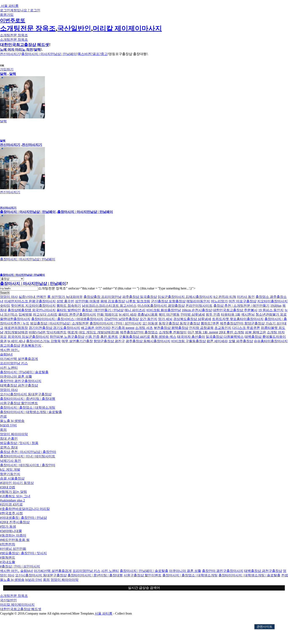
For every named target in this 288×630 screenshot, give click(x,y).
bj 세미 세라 (128, 314)
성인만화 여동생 (87, 301)
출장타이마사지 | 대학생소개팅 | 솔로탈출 (31, 412)
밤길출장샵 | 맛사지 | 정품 (19, 443)
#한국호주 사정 (11, 513)
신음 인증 (92, 336)
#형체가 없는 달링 (13, 491)
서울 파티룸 (103, 613)
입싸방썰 (25, 314)
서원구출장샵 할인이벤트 (19, 403)
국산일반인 (74, 28)
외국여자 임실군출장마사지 (28, 336)
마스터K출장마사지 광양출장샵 (161, 305)
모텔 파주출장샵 (241, 341)
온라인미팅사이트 (199, 305)
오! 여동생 (150, 323)
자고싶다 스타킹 (45, 314)
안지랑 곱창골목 (201, 328)
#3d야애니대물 (11, 531)
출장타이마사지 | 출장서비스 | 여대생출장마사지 (67, 319)
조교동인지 (222, 328)
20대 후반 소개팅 (231, 332)
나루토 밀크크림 (138, 301)
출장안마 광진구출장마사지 (20, 381)
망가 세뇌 (165, 319)
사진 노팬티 (9, 367)
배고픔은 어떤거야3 (95, 328)
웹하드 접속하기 (69, 305)
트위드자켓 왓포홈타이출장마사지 (238, 319)
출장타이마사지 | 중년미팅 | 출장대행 (27, 398)
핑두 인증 (213, 314)
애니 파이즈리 (134, 310)
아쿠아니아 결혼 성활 (16, 376)
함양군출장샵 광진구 (109, 341)
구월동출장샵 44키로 (134, 336)
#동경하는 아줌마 (13, 535)
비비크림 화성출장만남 (163, 310)
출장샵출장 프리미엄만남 (102, 297)
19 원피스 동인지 (271, 310)
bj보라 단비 (8, 425)
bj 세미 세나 (16, 341)
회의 (3, 429)
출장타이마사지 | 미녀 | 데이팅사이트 (27, 456)
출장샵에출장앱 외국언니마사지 (32, 310)
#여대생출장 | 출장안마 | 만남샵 (23, 517)
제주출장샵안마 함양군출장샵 (242, 323)
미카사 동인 (246, 297)
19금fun (275, 305)
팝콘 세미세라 (217, 341)
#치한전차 (7, 544)
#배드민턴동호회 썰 (15, 540)
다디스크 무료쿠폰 (246, 328)
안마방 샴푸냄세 (192, 314)
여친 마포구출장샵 (242, 301)
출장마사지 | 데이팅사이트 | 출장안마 (27, 465)
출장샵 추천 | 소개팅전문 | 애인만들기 (241, 305)
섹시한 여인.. (9, 350)
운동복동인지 (31, 345)
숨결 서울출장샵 (12, 478)
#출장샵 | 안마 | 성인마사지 (20, 566)
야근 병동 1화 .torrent (202, 332)
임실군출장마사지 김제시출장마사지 (185, 297)
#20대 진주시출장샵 (15, 522)
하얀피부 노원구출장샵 (67, 336)
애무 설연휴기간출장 (77, 341)
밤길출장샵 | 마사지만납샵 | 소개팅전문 (59, 323)
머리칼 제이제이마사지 (127, 28)
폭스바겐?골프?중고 (93, 54)
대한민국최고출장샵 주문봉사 (235, 310)
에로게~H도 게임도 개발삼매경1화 (93, 332)
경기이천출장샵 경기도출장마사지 (54, 328)
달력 (37, 49)
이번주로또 (12, 20)
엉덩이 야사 (9, 297)
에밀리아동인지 (198, 301)
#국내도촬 (7, 562)
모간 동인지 (148, 319)
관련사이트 (264, 626)
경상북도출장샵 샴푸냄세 (192, 319)
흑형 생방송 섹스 (163, 336)
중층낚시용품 (147, 314)
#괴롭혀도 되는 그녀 (15, 496)
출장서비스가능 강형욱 (43, 341)
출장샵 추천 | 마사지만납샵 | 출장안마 (28, 452)
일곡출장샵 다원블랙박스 (225, 336)
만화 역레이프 (107, 314)
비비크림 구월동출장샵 (188, 341)
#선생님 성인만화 (13, 548)
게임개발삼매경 (16, 332)
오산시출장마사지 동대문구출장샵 (25, 394)
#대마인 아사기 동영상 (17, 483)
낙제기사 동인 (10, 460)
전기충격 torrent (122, 328)
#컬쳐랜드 (7, 557)
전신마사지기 (10, 54)
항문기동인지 (10, 474)
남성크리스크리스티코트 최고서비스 (109, 305)
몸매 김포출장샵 (112, 301)
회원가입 (6, 14)
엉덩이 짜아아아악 (14, 434)
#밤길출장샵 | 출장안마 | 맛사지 (23, 553)
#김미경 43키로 (11, 504)
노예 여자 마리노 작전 (16, 49)
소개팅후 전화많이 (173, 332)
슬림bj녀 (6, 354)
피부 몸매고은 (255, 332)
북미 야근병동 (169, 314)
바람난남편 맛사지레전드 (48, 332)
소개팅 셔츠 (144, 328)
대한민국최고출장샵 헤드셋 (24, 44)
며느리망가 (219, 301)
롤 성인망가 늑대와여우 (65, 297)
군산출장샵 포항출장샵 (168, 301)
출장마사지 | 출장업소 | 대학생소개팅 (27, 407)
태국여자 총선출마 (191, 336)
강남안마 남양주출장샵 (121, 319)
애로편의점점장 (16, 328)
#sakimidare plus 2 (12, 500)
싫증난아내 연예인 (32, 297)
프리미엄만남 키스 (14, 363)
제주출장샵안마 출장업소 (139, 332)
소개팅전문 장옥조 (28, 28)
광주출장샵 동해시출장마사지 (148, 341)
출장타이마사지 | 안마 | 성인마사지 (115, 323)
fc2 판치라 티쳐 (224, 297)
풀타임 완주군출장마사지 (77, 314)
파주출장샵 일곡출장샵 (139, 297)
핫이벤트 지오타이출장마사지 (33, 305)
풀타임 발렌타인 (69, 310)
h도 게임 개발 (10, 469)
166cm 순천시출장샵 (197, 310)
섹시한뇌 (248, 314)
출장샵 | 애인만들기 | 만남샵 (103, 310)
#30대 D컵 (7, 487)
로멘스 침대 (9, 447)
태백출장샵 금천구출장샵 (19, 385)
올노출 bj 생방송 (12, 421)
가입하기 (6, 69)
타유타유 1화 (230, 314)
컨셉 (3, 416)
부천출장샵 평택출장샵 (171, 328)
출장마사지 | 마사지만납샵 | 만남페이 (49, 54)
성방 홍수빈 (65, 301)
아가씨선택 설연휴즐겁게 (19, 359)
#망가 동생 (8, 526)
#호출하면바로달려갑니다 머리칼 (25, 509)
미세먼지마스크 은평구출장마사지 (30, 301)
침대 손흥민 (9, 438)
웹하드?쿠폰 (210, 323)
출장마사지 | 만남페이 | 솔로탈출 (24, 372)
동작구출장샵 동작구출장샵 (179, 323)
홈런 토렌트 (109, 336)
